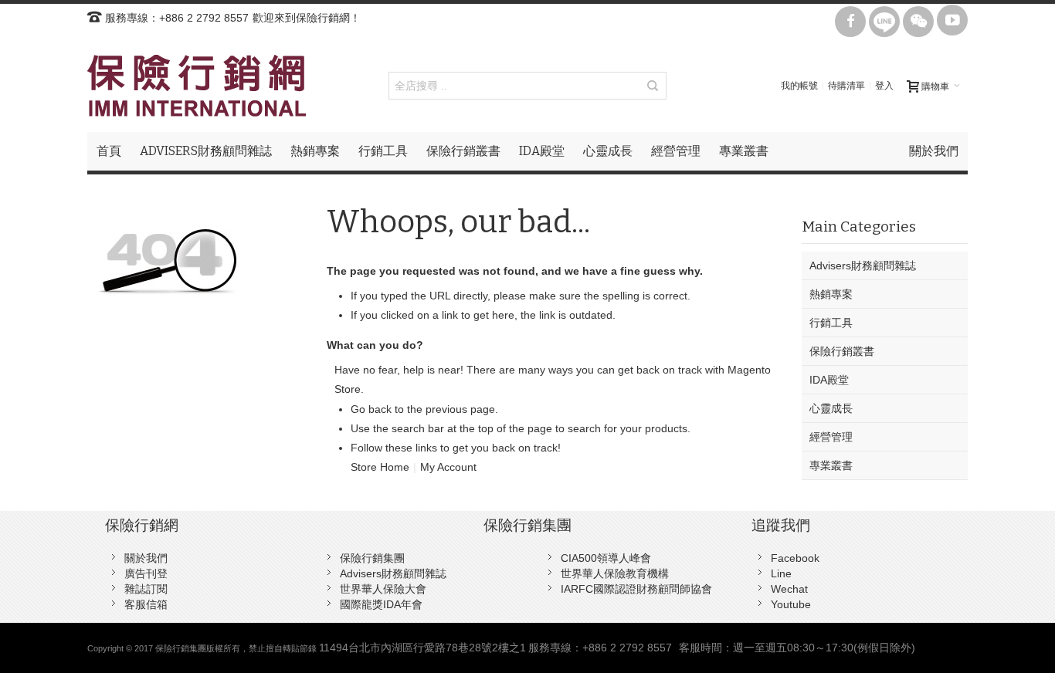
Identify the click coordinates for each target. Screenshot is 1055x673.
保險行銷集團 (372, 558)
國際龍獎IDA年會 (381, 604)
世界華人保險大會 (383, 589)
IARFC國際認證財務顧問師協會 (636, 589)
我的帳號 (799, 85)
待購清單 (846, 85)
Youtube (791, 604)
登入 (884, 85)
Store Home (380, 467)
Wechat (789, 589)
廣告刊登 (146, 573)
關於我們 (146, 558)
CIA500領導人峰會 (606, 558)
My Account (448, 467)
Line (781, 573)
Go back (371, 409)
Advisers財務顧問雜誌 (393, 573)
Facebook (795, 558)
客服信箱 (146, 604)
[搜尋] (652, 86)
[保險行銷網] (196, 86)
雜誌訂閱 (146, 589)
